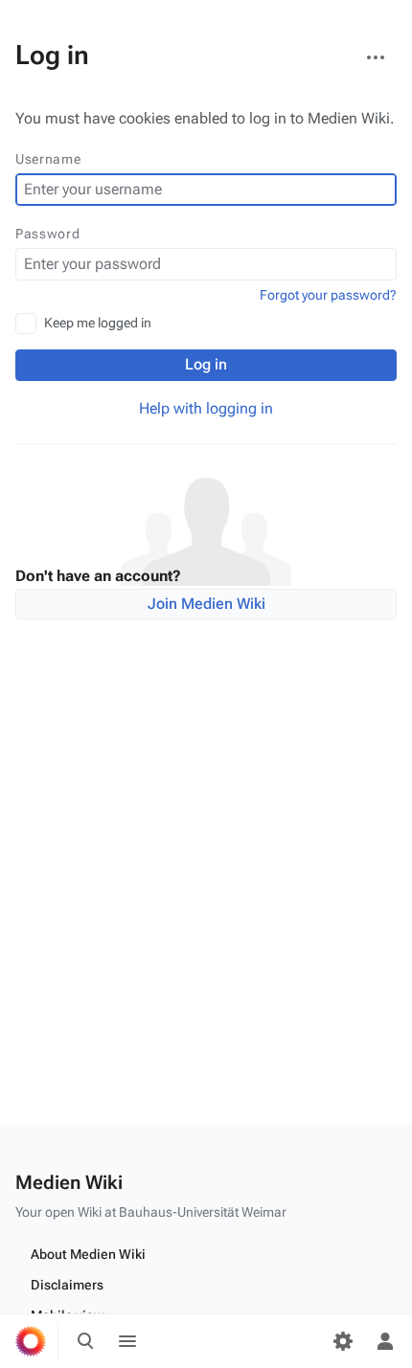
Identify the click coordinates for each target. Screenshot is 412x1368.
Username (48, 159)
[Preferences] (343, 1341)
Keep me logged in (97, 322)
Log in (206, 364)
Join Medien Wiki (206, 603)
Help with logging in (206, 408)
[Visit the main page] (30, 1341)
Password (47, 233)
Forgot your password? (328, 295)
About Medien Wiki (88, 1254)
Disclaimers (67, 1284)
